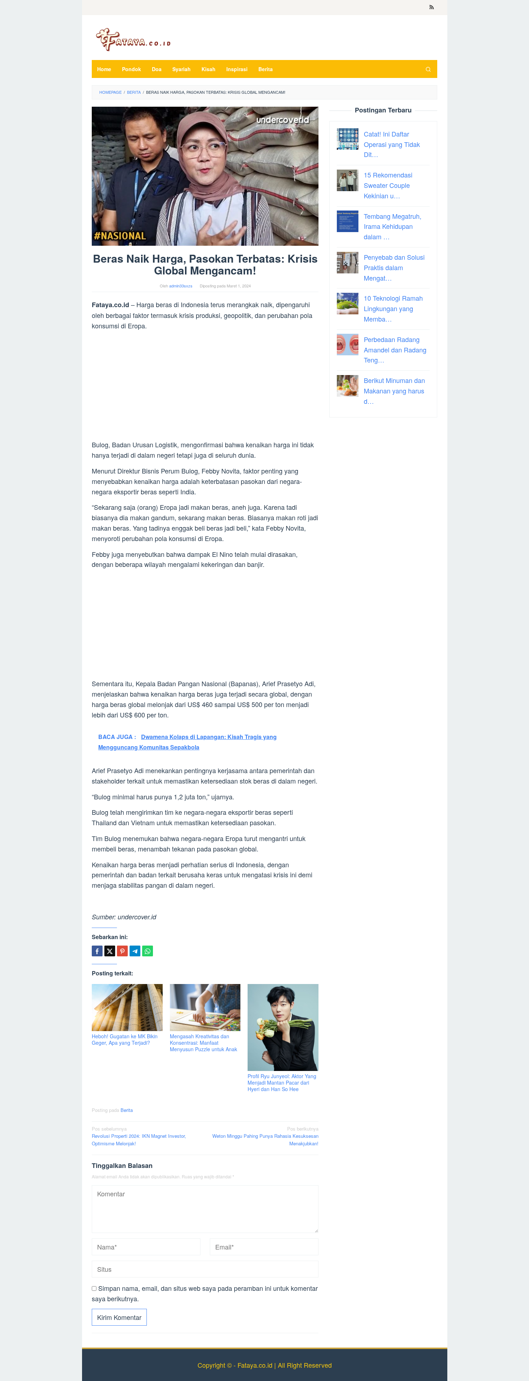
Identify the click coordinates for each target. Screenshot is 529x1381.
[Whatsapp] (147, 951)
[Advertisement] (205, 386)
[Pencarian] (428, 69)
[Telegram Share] (135, 951)
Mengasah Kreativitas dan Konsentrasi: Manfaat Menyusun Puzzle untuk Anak (203, 1043)
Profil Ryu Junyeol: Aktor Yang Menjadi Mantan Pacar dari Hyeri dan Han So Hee (282, 1082)
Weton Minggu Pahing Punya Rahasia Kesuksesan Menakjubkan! (265, 1136)
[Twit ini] (109, 951)
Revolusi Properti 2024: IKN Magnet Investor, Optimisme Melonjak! (139, 1136)
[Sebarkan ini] (97, 951)
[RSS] (431, 7)
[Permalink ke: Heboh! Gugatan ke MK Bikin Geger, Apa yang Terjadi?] (127, 1007)
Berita (127, 1110)
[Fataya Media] (133, 39)
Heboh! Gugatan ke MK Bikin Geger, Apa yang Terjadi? (125, 1039)
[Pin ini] (122, 951)
